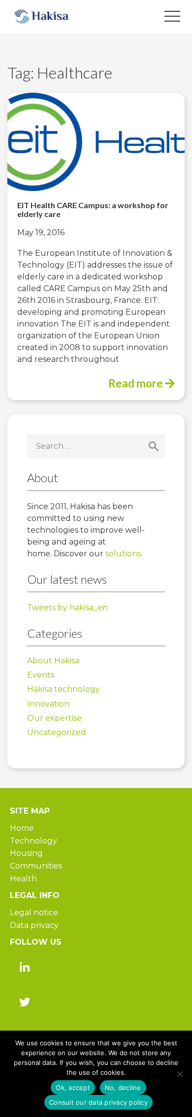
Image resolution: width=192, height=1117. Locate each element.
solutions (123, 553)
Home (22, 828)
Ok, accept (73, 1087)
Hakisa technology (63, 689)
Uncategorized (56, 732)
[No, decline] (180, 1074)
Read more (136, 383)
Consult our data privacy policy (98, 1102)
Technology (33, 840)
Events (40, 675)
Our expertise (54, 718)
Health (23, 878)
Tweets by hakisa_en (67, 607)
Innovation (48, 703)
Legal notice (34, 912)
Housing (26, 853)
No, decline (123, 1087)
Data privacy (34, 925)
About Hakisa (53, 660)
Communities (36, 866)
